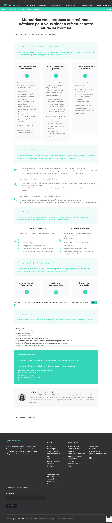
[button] (90, 459)
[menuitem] (31, 5)
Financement (51, 477)
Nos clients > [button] (42, 5)
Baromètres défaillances (76, 454)
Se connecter (87, 5)
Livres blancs (72, 459)
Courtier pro (51, 449)
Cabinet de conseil (53, 454)
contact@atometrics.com (97, 454)
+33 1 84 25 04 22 (94, 451)
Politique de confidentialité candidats (61, 519)
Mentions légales (11, 519)
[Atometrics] (11, 5)
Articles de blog (73, 446)
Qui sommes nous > (55, 5)
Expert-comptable (53, 461)
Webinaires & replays (75, 464)
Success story (52, 484)
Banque (49, 446)
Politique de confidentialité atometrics (37, 519)
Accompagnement (33, 34)
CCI (48, 459)
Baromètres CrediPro (75, 456)
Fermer (108, 9)
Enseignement (52, 466)
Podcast (71, 461)
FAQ (69, 466)
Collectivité (51, 464)
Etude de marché (20, 417)
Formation (31, 417)
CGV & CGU (20, 519)
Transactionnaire (53, 451)
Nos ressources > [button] (70, 5)
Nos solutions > (31, 5)
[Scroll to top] (108, 516)
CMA (49, 456)
